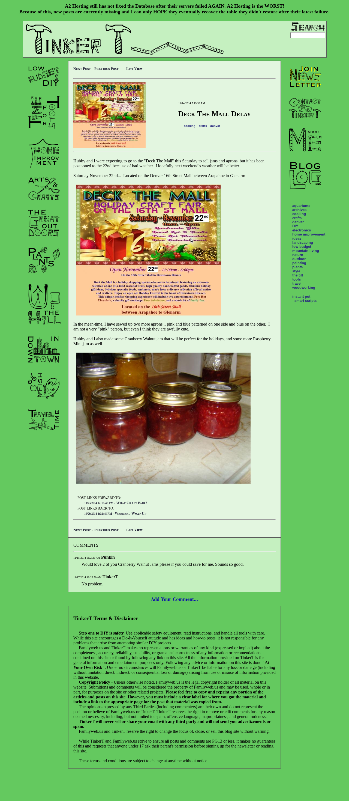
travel (297, 283)
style (296, 271)
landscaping (302, 242)
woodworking (303, 287)
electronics (301, 230)
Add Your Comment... (174, 599)
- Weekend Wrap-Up (115, 513)
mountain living (305, 251)
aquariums (301, 206)
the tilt (297, 275)
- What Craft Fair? (115, 502)
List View (134, 68)
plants (297, 267)
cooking (189, 125)
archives (299, 210)
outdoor (299, 259)
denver (215, 125)
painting (299, 263)
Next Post (82, 68)
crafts (203, 125)
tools (296, 279)
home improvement (308, 234)
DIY (295, 226)
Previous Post (106, 68)
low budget (301, 247)
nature (297, 255)
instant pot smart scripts (304, 298)
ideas (296, 238)
